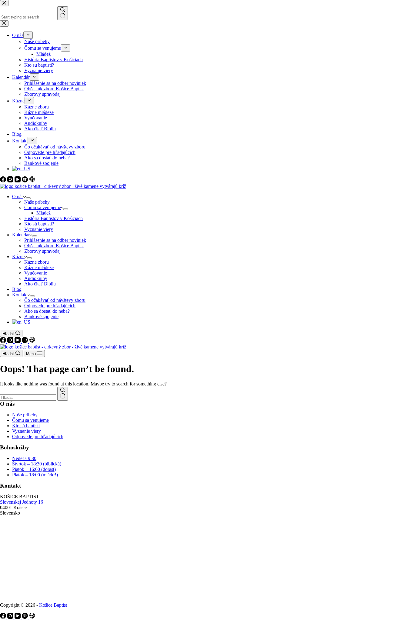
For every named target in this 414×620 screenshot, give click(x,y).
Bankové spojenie (41, 316)
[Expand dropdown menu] (28, 198)
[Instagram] (11, 341)
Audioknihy (35, 278)
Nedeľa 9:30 (24, 458)
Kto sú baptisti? (39, 223)
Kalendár (21, 234)
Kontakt (20, 294)
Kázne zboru (36, 262)
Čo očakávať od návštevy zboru (54, 300)
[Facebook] (3, 341)
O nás (17, 196)
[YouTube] (18, 341)
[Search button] (62, 394)
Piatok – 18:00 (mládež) (35, 474)
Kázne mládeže (39, 267)
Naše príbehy (37, 202)
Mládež (43, 212)
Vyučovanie (35, 272)
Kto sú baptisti (26, 425)
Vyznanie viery (38, 229)
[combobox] (28, 397)
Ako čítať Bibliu (40, 283)
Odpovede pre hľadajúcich (49, 305)
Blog (17, 289)
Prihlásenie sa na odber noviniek (55, 240)
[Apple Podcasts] (32, 341)
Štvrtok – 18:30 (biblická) (36, 463)
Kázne (18, 256)
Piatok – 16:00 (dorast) (34, 469)
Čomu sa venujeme (42, 207)
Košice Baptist (53, 605)
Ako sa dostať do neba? (47, 311)
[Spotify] (25, 341)
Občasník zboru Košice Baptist (54, 245)
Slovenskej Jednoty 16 (21, 502)
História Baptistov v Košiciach (53, 218)
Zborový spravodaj (42, 251)
